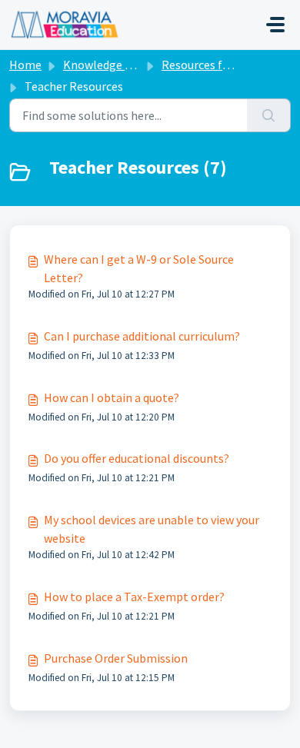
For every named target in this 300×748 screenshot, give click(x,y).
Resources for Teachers (223, 64)
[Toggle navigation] (275, 24)
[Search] (269, 115)
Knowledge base (106, 64)
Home (25, 64)
